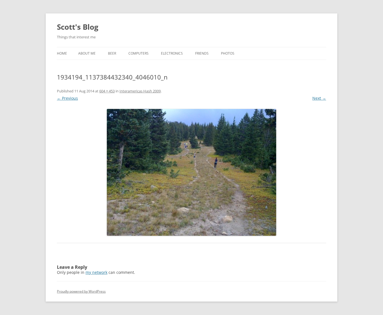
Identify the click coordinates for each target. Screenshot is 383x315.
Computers (138, 53)
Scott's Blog (77, 27)
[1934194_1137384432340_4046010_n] (191, 172)
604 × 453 (107, 91)
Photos (227, 53)
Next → (319, 98)
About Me (87, 53)
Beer (112, 53)
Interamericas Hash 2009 (140, 91)
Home (62, 53)
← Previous (67, 98)
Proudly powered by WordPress (81, 291)
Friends (202, 53)
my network (96, 272)
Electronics (172, 53)
